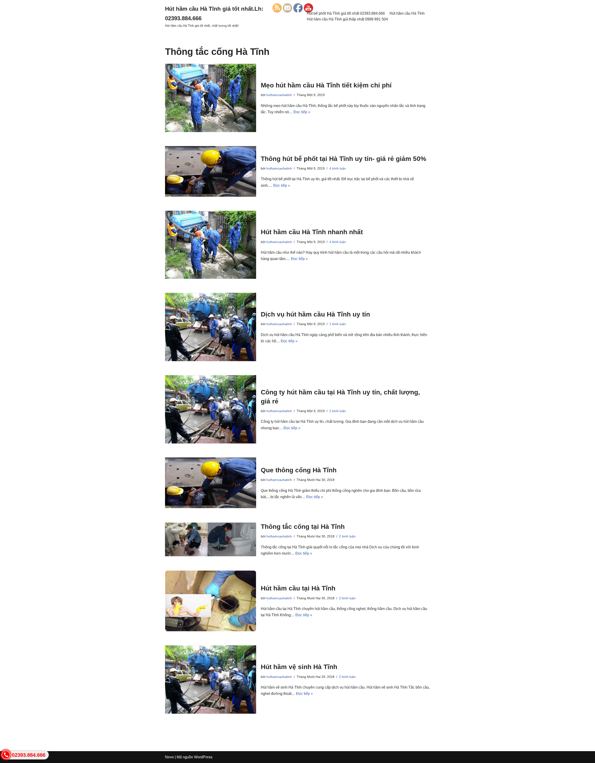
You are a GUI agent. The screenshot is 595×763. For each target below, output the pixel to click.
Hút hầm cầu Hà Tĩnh (407, 13)
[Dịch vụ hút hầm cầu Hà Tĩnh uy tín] (210, 327)
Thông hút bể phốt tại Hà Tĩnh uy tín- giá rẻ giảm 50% (343, 158)
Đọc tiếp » (302, 112)
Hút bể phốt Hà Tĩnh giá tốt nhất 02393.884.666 (346, 13)
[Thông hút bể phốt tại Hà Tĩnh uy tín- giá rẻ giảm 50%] (210, 171)
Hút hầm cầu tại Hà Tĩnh (298, 588)
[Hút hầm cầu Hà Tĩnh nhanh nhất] (210, 245)
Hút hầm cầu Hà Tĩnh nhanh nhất (312, 232)
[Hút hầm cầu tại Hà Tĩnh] (210, 600)
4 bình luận (337, 168)
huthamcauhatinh (279, 95)
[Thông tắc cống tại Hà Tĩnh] (210, 539)
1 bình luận (337, 324)
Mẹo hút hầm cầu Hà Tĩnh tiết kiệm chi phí (326, 85)
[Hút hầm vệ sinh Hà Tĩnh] (210, 679)
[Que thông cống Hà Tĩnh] (210, 482)
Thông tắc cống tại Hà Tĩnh (303, 526)
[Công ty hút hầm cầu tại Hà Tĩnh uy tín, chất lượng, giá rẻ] (210, 409)
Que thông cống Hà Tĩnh (299, 470)
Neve (169, 757)
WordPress (203, 757)
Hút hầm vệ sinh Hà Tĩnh (299, 666)
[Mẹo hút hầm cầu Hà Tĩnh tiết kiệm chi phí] (210, 98)
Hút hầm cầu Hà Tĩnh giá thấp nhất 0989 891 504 (347, 19)
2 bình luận (337, 411)
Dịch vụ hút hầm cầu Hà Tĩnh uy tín (315, 314)
